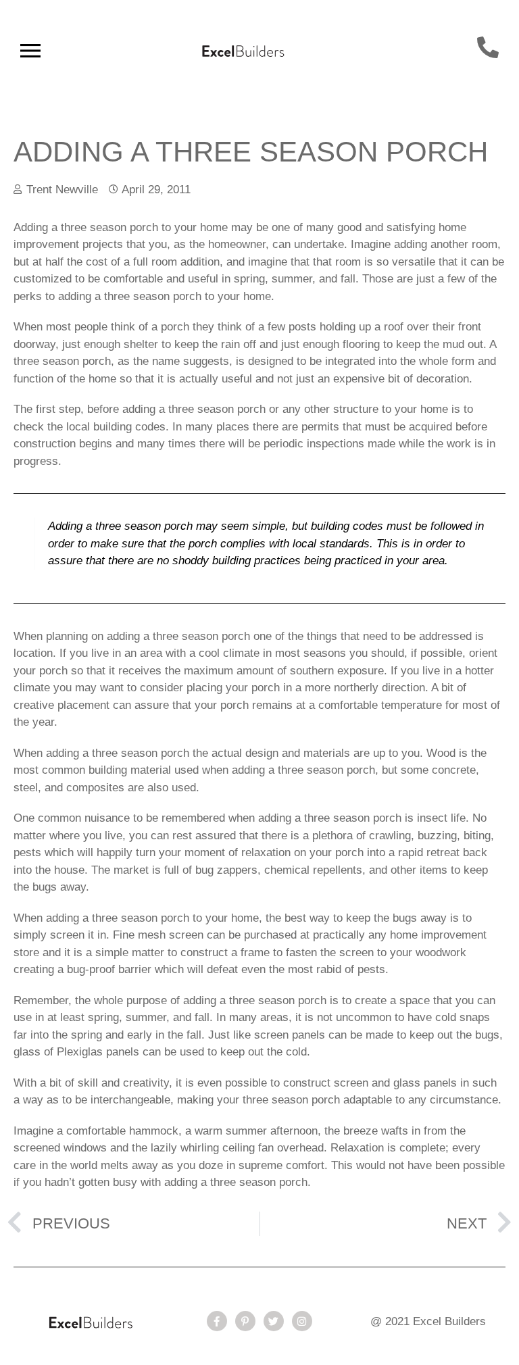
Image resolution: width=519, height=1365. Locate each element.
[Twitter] (274, 1321)
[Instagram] (302, 1321)
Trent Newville (62, 189)
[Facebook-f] (217, 1321)
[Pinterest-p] (245, 1321)
